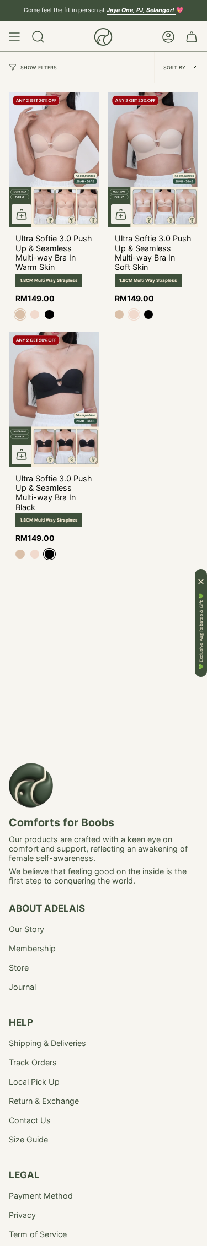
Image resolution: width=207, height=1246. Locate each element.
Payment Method (41, 1195)
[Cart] (191, 37)
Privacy (22, 1215)
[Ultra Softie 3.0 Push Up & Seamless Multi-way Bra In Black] (54, 399)
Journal (22, 987)
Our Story (26, 929)
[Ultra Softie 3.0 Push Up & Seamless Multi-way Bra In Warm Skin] (54, 159)
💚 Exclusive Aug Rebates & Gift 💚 (201, 631)
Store (19, 967)
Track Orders (33, 1062)
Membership (32, 948)
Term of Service (38, 1234)
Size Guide (28, 1139)
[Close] (201, 581)
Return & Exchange (44, 1101)
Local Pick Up (34, 1081)
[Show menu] (14, 37)
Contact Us (30, 1120)
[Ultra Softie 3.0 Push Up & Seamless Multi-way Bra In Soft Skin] (153, 159)
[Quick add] (21, 214)
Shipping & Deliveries (47, 1043)
